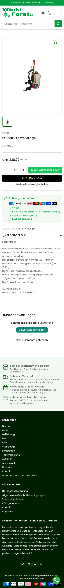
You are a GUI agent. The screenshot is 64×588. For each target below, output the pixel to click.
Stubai (5, 132)
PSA (4, 438)
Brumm (6, 426)
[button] (9, 229)
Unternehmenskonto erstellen (19, 475)
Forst (5, 430)
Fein (4, 442)
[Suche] (58, 23)
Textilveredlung (11, 454)
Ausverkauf (8, 463)
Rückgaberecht (11, 503)
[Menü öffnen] (58, 13)
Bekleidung (8, 434)
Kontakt (6, 471)
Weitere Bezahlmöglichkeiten (32, 184)
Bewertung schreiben (32, 330)
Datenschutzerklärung (15, 491)
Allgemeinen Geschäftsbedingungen (23, 495)
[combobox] (32, 23)
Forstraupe (8, 450)
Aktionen (7, 458)
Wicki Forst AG (20, 575)
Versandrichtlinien (12, 499)
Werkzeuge (8, 446)
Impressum (8, 511)
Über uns (7, 467)
